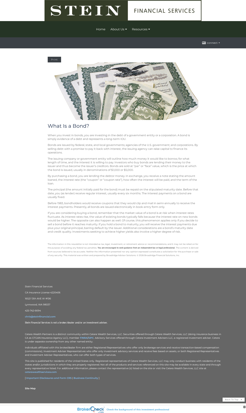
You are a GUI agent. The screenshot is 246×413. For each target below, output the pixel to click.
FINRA (83, 337)
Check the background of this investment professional (138, 409)
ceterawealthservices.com (41, 372)
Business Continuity (86, 378)
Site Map (30, 388)
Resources (139, 29)
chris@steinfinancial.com (40, 316)
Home (100, 29)
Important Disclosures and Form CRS (49, 378)
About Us (117, 29)
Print (54, 59)
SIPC (91, 337)
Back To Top (232, 399)
